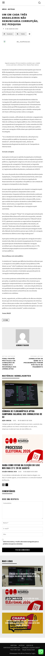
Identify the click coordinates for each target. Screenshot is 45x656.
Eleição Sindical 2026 (9, 471)
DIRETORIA (13, 645)
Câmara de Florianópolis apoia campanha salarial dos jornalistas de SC (22, 414)
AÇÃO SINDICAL (6, 420)
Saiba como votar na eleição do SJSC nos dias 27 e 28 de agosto (21, 467)
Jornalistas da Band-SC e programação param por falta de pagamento (33, 363)
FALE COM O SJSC (15, 650)
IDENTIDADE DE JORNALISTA (11, 647)
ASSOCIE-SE (29, 645)
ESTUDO (5, 320)
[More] (29, 34)
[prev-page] (3, 484)
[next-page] (6, 484)
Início (4, 9)
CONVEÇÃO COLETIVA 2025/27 (31, 647)
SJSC (14, 420)
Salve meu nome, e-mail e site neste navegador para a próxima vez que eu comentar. (21, 543)
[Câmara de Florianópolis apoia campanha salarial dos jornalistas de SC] (22, 394)
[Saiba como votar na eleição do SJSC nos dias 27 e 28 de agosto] (22, 448)
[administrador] (22, 336)
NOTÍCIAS (11, 9)
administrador (22, 345)
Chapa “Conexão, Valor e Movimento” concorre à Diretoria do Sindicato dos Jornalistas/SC (22, 623)
